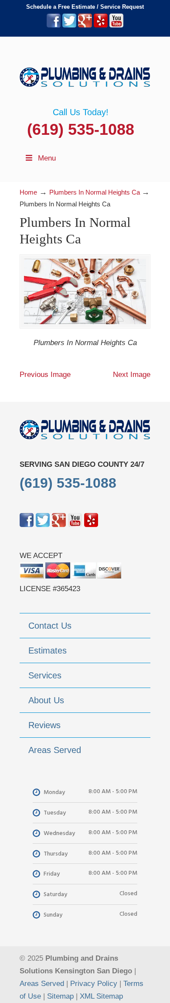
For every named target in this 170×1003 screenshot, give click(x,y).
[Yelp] (101, 25)
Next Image (131, 374)
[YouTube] (116, 25)
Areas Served (42, 983)
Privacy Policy (93, 983)
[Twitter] (69, 25)
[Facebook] (54, 25)
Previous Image (45, 374)
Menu (47, 158)
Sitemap (60, 996)
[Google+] (85, 25)
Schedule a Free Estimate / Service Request (85, 6)
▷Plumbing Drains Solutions (85, 72)
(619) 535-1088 (80, 129)
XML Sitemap (101, 996)
